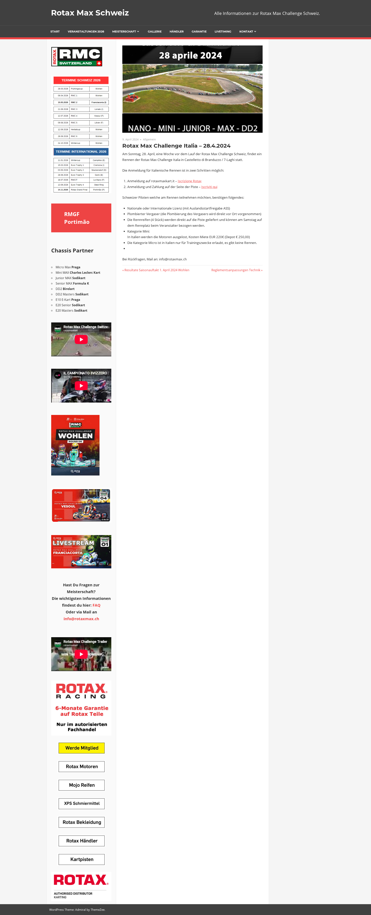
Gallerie (155, 31)
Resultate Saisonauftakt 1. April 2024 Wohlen (156, 270)
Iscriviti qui (209, 187)
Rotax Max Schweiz (90, 12)
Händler (177, 31)
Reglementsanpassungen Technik (235, 270)
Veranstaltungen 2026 (86, 31)
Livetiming (223, 31)
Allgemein (149, 139)
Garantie (199, 31)
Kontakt (246, 31)
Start (55, 31)
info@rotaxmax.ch (81, 618)
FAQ (96, 605)
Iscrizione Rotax (190, 181)
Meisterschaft (124, 31)
